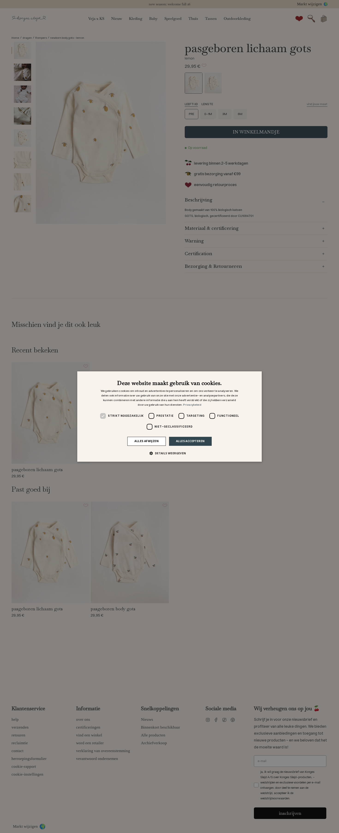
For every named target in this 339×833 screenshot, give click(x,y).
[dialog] (169, 416)
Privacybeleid (192, 404)
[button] (169, 453)
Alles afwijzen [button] (146, 441)
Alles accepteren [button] (190, 441)
